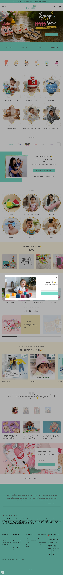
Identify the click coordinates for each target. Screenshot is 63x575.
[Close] (56, 277)
